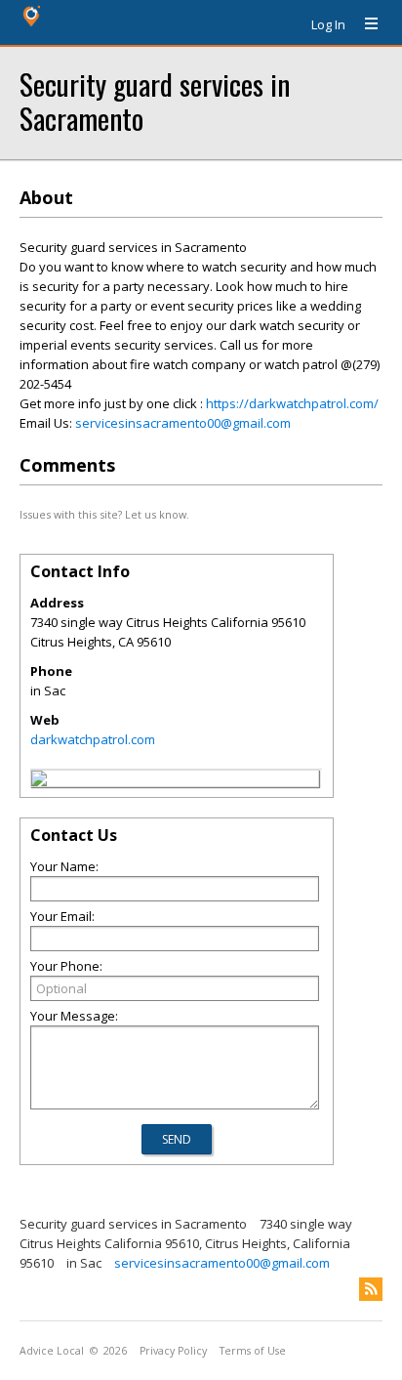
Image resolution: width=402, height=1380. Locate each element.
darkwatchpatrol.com (92, 739)
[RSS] (370, 1289)
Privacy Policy (173, 1351)
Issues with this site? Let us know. (104, 514)
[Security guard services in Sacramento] (39, 781)
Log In (328, 24)
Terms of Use (253, 1351)
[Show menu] (363, 24)
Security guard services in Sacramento (155, 101)
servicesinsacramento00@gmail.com (183, 423)
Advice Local (52, 1351)
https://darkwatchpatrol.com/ (292, 403)
